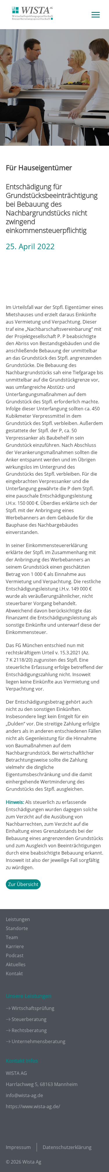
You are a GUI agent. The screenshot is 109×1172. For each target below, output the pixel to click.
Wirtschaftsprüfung (33, 1008)
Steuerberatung (29, 1019)
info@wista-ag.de (24, 1095)
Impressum (18, 1147)
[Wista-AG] (32, 24)
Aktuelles (16, 964)
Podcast (15, 955)
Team (12, 937)
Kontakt (14, 973)
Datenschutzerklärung (67, 1147)
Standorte (17, 928)
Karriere (15, 946)
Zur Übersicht (23, 884)
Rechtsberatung (29, 1030)
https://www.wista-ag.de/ (33, 1106)
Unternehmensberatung (38, 1041)
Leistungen (18, 919)
